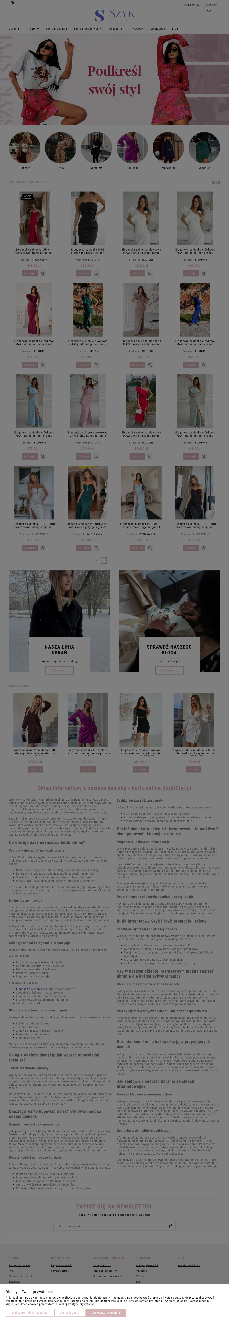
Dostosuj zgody (70, 1312)
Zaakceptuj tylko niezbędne (29, 1312)
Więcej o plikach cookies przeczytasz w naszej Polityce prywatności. (51, 1304)
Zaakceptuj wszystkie (106, 1312)
